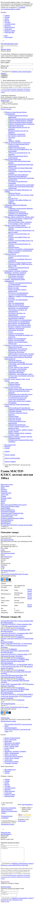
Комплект (4, 510)
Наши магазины (9, 27)
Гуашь (3, 550)
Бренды (6, 20)
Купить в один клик (21, 865)
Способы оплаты (9, 24)
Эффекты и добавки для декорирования (21, 296)
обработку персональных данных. (22, 863)
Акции (6, 19)
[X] (10, 579)
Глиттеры (11, 298)
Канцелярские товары (11, 761)
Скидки (6, 448)
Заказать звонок (6, 49)
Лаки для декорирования (16, 303)
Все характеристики (7, 539)
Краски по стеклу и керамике (17, 286)
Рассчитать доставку (21, 574)
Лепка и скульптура (10, 755)
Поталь (10, 332)
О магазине (8, 29)
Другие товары (29, 590)
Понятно (3, 12)
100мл (3, 567)
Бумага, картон (9, 748)
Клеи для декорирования (16, 305)
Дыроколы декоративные (16, 328)
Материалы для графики (12, 743)
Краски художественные (12, 738)
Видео (3, 523)
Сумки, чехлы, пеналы (11, 758)
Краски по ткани (13, 288)
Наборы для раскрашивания (17, 338)
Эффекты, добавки (14, 141)
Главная (7, 15)
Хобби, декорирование (11, 753)
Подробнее (23, 626)
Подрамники (12, 403)
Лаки (9, 139)
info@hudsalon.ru (27, 804)
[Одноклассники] (4, 579)
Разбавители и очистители (16, 134)
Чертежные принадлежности (13, 756)
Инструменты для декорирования (19, 323)
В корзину (12, 570)
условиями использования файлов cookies (13, 8)
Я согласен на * (18, 863)
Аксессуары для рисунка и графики (19, 401)
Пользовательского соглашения (15, 89)
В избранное (20, 628)
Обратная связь (9, 32)
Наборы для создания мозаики (18, 342)
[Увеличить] (16, 525)
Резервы (10, 301)
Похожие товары (6, 518)
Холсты (6, 749)
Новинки (7, 446)
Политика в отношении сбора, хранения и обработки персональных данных (9, 810)
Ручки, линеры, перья (11, 746)
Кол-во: (3, 572)
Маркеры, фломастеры (11, 744)
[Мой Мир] (7, 579)
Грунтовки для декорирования (18, 299)
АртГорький (22, 821)
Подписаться (23, 645)
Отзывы (7, 17)
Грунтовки (11, 137)
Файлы (3, 521)
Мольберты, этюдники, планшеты (15, 751)
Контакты (7, 25)
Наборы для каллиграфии (16, 340)
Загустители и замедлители (17, 136)
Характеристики (6, 513)
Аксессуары (4, 515)
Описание (4, 511)
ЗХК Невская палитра (8, 553)
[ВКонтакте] (2, 579)
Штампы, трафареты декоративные (19, 327)
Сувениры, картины (10, 763)
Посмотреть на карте (7, 824)
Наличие (3, 520)
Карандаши (8, 741)
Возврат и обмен (9, 30)
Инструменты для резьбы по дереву (19, 325)
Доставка (7, 22)
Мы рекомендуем (9, 445)
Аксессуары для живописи (16, 399)
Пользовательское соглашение (6, 817)
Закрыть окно (5, 100)
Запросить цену (17, 899)
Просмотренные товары (8, 721)
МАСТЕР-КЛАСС (6, 556)
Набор (3, 508)
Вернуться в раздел (7, 504)
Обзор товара (5, 506)
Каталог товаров (6, 109)
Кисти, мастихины (10, 739)
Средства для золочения (16, 333)
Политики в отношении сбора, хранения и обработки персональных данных (15, 90)
